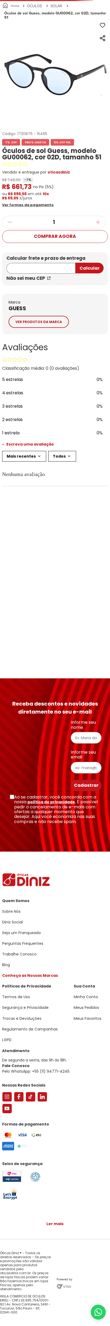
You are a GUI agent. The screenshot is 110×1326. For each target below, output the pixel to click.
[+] (98, 222)
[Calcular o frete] (89, 268)
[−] (9, 222)
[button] (34, 204)
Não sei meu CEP (25, 278)
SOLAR (56, 6)
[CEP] (40, 265)
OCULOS (34, 6)
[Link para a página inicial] (11, 6)
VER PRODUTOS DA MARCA (38, 322)
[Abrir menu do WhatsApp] (98, 1312)
